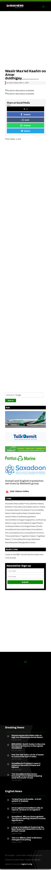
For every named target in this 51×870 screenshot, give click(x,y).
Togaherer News (28, 536)
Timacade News (12, 536)
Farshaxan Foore (28, 510)
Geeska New (34, 513)
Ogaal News (36, 523)
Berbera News (37, 504)
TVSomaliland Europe (21, 539)
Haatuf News (10, 517)
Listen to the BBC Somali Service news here (24, 554)
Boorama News (26, 507)
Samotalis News (23, 529)
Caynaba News (12, 510)
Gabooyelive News (19, 513)
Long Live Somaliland (20, 523)
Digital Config (26, 864)
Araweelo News (12, 504)
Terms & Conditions (32, 860)
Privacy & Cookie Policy (14, 860)
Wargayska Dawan (27, 542)
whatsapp (27, 125)
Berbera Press (11, 507)
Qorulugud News (28, 526)
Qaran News (13, 83)
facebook (27, 114)
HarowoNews (11, 520)
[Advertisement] (25, 43)
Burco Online (39, 507)
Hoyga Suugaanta (26, 520)
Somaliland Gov (17, 533)
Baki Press (24, 504)
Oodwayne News (12, 526)
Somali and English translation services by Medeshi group (24, 482)
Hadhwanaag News (26, 517)
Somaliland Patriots (34, 533)
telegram (27, 131)
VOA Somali (10, 558)
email (27, 120)
